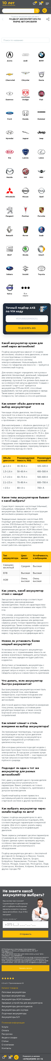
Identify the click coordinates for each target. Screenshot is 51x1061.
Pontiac (25, 216)
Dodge (25, 100)
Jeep (41, 138)
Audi (25, 61)
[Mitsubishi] (10, 191)
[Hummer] (41, 113)
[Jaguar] (25, 132)
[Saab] (41, 229)
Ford (9, 119)
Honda (25, 119)
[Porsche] (41, 210)
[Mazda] (10, 171)
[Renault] (10, 229)
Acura (9, 61)
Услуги (5, 1027)
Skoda (25, 255)
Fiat (41, 100)
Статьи (5, 1041)
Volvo (9, 294)
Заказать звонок (25, 968)
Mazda (10, 177)
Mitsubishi (10, 197)
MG (25, 177)
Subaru (9, 274)
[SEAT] (10, 249)
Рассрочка (7, 1034)
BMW (41, 61)
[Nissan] (25, 191)
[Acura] (10, 55)
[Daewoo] (10, 94)
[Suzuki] (25, 268)
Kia (9, 158)
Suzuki (25, 274)
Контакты (6, 1048)
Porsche (41, 216)
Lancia (25, 158)
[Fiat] (41, 94)
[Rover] (25, 229)
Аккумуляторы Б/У (11, 1017)
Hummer (41, 119)
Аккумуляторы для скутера (15, 1010)
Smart (41, 255)
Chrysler (25, 80)
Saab (41, 236)
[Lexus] (41, 152)
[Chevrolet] (10, 74)
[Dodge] (25, 94)
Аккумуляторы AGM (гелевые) (16, 999)
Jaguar (25, 138)
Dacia (41, 80)
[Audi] (25, 55)
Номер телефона (10, 919)
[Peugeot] (10, 210)
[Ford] (10, 113)
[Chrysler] (25, 74)
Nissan (25, 197)
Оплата (5, 1030)
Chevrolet (10, 80)
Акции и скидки (9, 1037)
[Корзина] (41, 4)
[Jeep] (41, 132)
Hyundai (9, 138)
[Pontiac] (25, 210)
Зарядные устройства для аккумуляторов (22, 1003)
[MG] (25, 171)
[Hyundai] (10, 132)
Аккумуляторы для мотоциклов (17, 1006)
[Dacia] (41, 74)
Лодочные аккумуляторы (14, 1013)
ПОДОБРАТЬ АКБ (27, 328)
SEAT (9, 255)
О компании (8, 1044)
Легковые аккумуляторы (14, 992)
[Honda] (25, 113)
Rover (25, 236)
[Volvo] (10, 288)
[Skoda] (25, 249)
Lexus (41, 158)
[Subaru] (10, 268)
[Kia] (10, 152)
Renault (9, 236)
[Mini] (41, 171)
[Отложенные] (35, 4)
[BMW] (41, 55)
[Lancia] (25, 152)
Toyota (41, 274)
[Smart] (41, 249)
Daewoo (9, 100)
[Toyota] (41, 268)
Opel (41, 197)
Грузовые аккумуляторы (13, 995)
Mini (41, 177)
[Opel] (41, 191)
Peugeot (9, 216)
